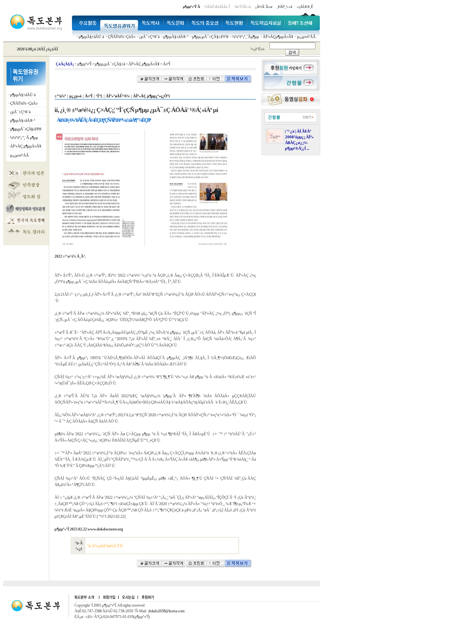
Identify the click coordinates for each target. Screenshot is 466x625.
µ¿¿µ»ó (75, 96)
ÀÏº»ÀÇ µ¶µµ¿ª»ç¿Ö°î (151, 96)
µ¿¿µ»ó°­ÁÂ (306, 37)
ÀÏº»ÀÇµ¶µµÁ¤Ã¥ (278, 37)
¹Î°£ (99, 96)
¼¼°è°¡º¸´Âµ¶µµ (245, 37)
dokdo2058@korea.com (166, 611)
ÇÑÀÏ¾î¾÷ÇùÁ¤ (121, 37)
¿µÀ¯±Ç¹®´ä (149, 37)
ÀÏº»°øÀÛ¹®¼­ (118, 96)
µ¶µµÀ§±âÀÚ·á (91, 37)
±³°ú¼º (60, 96)
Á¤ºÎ (89, 96)
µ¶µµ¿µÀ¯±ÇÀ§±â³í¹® (210, 37)
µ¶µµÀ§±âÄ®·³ (175, 37)
